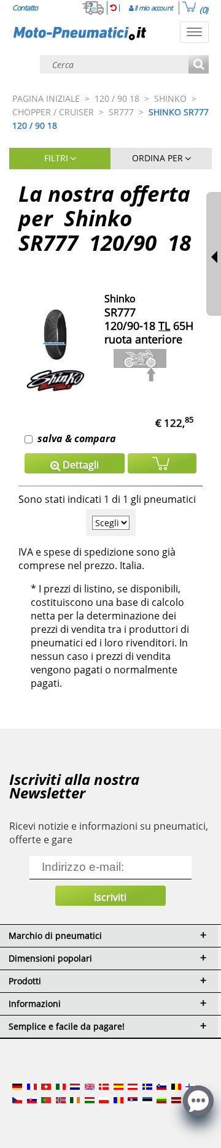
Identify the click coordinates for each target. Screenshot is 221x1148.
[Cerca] (198, 65)
